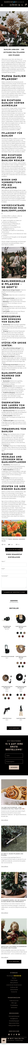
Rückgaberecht (14, 1018)
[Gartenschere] (21, 710)
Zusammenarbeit (14, 989)
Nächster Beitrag (14, 549)
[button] (19, 5)
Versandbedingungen (14, 1021)
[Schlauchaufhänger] (7, 649)
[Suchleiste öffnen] (22, 5)
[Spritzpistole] (7, 710)
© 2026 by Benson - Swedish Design (14, 1040)
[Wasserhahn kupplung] (7, 618)
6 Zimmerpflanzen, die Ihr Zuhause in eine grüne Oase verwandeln (13, 900)
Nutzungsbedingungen (14, 1016)
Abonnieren (14, 767)
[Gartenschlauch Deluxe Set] (7, 679)
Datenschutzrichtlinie (14, 1023)
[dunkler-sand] (19, 636)
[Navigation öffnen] (2, 5)
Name (3, 561)
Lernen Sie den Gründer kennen (14, 985)
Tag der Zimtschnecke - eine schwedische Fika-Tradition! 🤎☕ (13, 808)
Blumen (10, 539)
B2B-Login (14, 1003)
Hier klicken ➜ (20, 2)
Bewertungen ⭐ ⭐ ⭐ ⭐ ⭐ (14, 976)
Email (3, 568)
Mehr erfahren (4, 820)
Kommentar (5, 576)
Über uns (14, 978)
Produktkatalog (14, 1005)
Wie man (4, 540)
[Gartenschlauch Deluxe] (21, 618)
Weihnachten (14, 1007)
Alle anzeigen (14, 728)
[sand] (24, 633)
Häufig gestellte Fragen (14, 1025)
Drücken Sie (14, 992)
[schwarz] (17, 633)
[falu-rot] (23, 636)
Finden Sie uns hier (14, 1000)
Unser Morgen (14, 980)
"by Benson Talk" (14, 987)
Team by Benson (14, 982)
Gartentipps (15, 539)
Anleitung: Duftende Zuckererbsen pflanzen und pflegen (14, 947)
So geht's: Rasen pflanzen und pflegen (12, 854)
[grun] (21, 633)
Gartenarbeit (22, 539)
